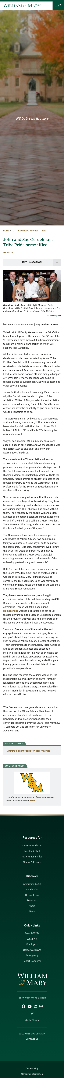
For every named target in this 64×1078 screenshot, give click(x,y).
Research (32, 900)
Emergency (32, 955)
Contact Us (32, 1038)
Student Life (32, 895)
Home (6, 231)
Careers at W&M (32, 950)
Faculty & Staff (32, 851)
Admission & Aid (32, 884)
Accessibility (32, 1068)
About (32, 906)
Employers (32, 944)
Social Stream (32, 1020)
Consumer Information (32, 1074)
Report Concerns (32, 961)
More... (33, 800)
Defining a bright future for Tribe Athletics (28, 750)
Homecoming (10, 610)
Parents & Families (32, 856)
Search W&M (32, 933)
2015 (44, 231)
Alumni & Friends (32, 862)
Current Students (32, 845)
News (32, 911)
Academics (32, 889)
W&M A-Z (32, 939)
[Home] (21, 5)
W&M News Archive (32, 118)
